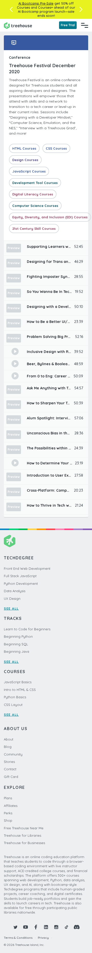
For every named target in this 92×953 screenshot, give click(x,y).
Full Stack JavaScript (20, 576)
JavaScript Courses (29, 171)
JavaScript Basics (17, 682)
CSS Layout (13, 705)
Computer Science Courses (35, 206)
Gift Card (11, 777)
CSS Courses (56, 148)
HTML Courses (24, 148)
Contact (10, 769)
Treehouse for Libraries (22, 835)
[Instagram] (56, 927)
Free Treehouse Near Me (23, 828)
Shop (8, 820)
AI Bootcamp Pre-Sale (35, 3)
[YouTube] (25, 927)
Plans (8, 798)
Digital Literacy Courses (32, 194)
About (8, 739)
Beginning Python (18, 636)
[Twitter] (15, 927)
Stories (9, 762)
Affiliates (10, 806)
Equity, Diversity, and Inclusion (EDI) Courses (50, 217)
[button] (11, 9)
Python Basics (15, 697)
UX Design (12, 598)
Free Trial (68, 25)
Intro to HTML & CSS (20, 690)
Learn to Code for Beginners (27, 629)
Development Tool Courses (35, 183)
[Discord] (76, 927)
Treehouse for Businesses (24, 843)
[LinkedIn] (46, 927)
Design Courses (25, 160)
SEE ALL (11, 608)
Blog (8, 747)
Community (13, 754)
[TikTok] (66, 927)
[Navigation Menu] (84, 25)
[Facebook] (35, 927)
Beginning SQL (16, 644)
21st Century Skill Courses (34, 228)
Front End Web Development (27, 568)
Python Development (21, 583)
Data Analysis (14, 591)
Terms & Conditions (18, 938)
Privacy (43, 938)
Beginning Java (16, 651)
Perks (8, 813)
